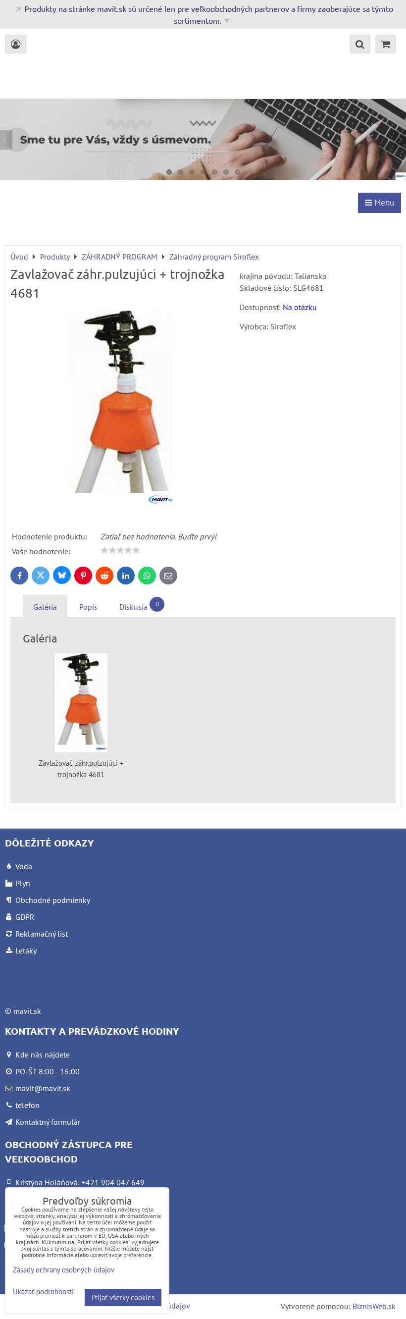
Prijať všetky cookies (123, 1297)
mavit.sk (27, 1011)
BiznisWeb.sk (374, 1306)
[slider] (120, 550)
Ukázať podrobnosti (43, 1292)
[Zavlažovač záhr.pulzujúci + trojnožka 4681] (121, 410)
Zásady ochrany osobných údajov (63, 1269)
